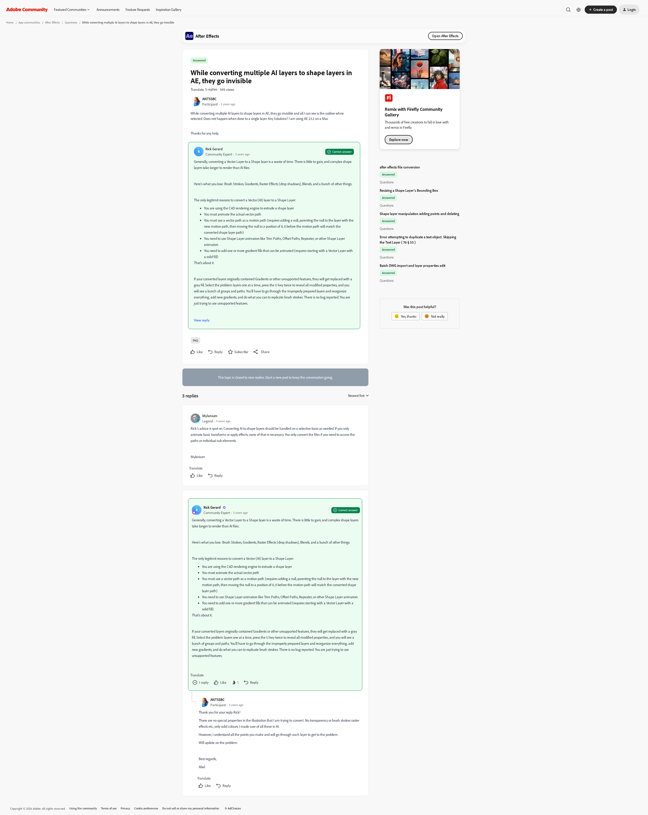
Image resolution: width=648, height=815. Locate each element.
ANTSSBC (209, 99)
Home (10, 22)
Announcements (107, 9)
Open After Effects (445, 36)
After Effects (52, 22)
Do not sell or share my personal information (190, 808)
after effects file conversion (400, 167)
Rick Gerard (214, 149)
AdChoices (234, 808)
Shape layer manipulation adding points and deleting (419, 213)
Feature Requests (138, 9)
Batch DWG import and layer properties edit (412, 265)
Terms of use (109, 808)
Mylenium (209, 416)
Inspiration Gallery (168, 9)
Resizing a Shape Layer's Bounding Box (409, 190)
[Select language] (579, 10)
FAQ (195, 340)
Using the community (83, 808)
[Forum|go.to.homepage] (27, 10)
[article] (275, 446)
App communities (29, 22)
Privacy (125, 808)
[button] (601, 10)
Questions (71, 22)
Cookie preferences (146, 808)
